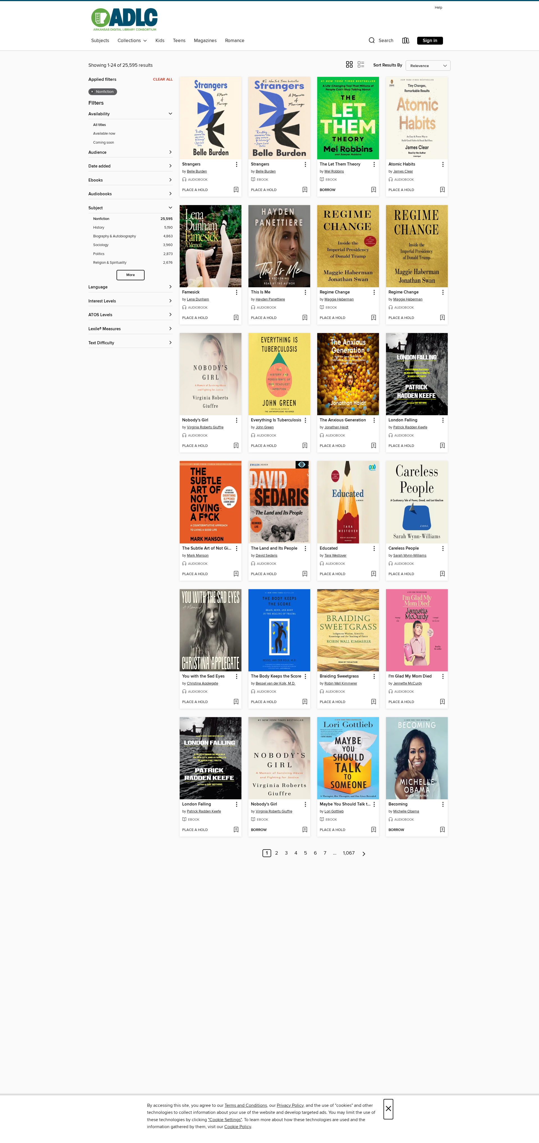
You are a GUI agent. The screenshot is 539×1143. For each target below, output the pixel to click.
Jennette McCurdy (407, 683)
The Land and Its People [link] (274, 548)
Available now (104, 133)
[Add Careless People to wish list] (442, 574)
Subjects (100, 41)
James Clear (403, 171)
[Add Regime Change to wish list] (373, 318)
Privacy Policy (290, 1105)
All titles (99, 125)
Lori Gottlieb (334, 811)
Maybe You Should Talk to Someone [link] (345, 804)
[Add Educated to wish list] (373, 574)
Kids (160, 41)
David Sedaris (266, 555)
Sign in (430, 41)
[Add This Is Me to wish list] (304, 318)
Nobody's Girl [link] (195, 420)
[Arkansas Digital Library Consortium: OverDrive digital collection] (124, 19)
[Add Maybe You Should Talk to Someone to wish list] (373, 830)
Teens (179, 41)
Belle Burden (197, 171)
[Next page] (363, 853)
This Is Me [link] (260, 292)
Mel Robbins (334, 171)
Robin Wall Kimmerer (341, 683)
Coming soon (103, 142)
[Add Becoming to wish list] (442, 830)
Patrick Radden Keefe (410, 427)
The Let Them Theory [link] (340, 164)
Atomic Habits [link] (402, 164)
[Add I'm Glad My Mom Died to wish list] (442, 702)
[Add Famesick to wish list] (235, 318)
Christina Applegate (202, 683)
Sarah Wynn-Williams (409, 555)
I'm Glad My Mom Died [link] (410, 676)
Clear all (163, 79)
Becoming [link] (398, 804)
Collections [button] (130, 41)
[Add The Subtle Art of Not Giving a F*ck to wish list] (235, 574)
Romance (235, 41)
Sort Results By (387, 65)
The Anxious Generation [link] (343, 420)
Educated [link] (329, 548)
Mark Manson (198, 555)
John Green (265, 427)
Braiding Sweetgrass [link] (339, 676)
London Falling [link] (403, 420)
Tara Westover (335, 555)
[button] (380, 41)
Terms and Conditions (246, 1105)
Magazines (205, 41)
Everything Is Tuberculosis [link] (276, 420)
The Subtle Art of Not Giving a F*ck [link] (208, 548)
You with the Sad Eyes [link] (203, 676)
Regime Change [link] (335, 292)
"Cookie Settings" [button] (225, 1120)
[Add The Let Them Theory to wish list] (373, 190)
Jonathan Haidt (336, 427)
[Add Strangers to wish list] (235, 190)
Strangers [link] (191, 164)
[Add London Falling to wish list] (442, 446)
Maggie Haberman (339, 299)
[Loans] (406, 41)
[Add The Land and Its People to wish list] (304, 574)
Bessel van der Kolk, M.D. (275, 683)
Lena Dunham (198, 299)
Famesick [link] (191, 292)
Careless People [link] (404, 548)
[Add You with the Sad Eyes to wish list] (235, 702)
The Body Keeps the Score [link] (276, 676)
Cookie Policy (237, 1127)
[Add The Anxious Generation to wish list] (373, 446)
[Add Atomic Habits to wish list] (442, 190)
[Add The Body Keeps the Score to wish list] (304, 702)
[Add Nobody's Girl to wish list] (235, 446)
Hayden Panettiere (270, 299)
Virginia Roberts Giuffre (205, 427)
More (130, 275)
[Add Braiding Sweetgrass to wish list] (373, 702)
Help (438, 8)
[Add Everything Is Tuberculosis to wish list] (304, 446)
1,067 (349, 853)
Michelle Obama (406, 811)
